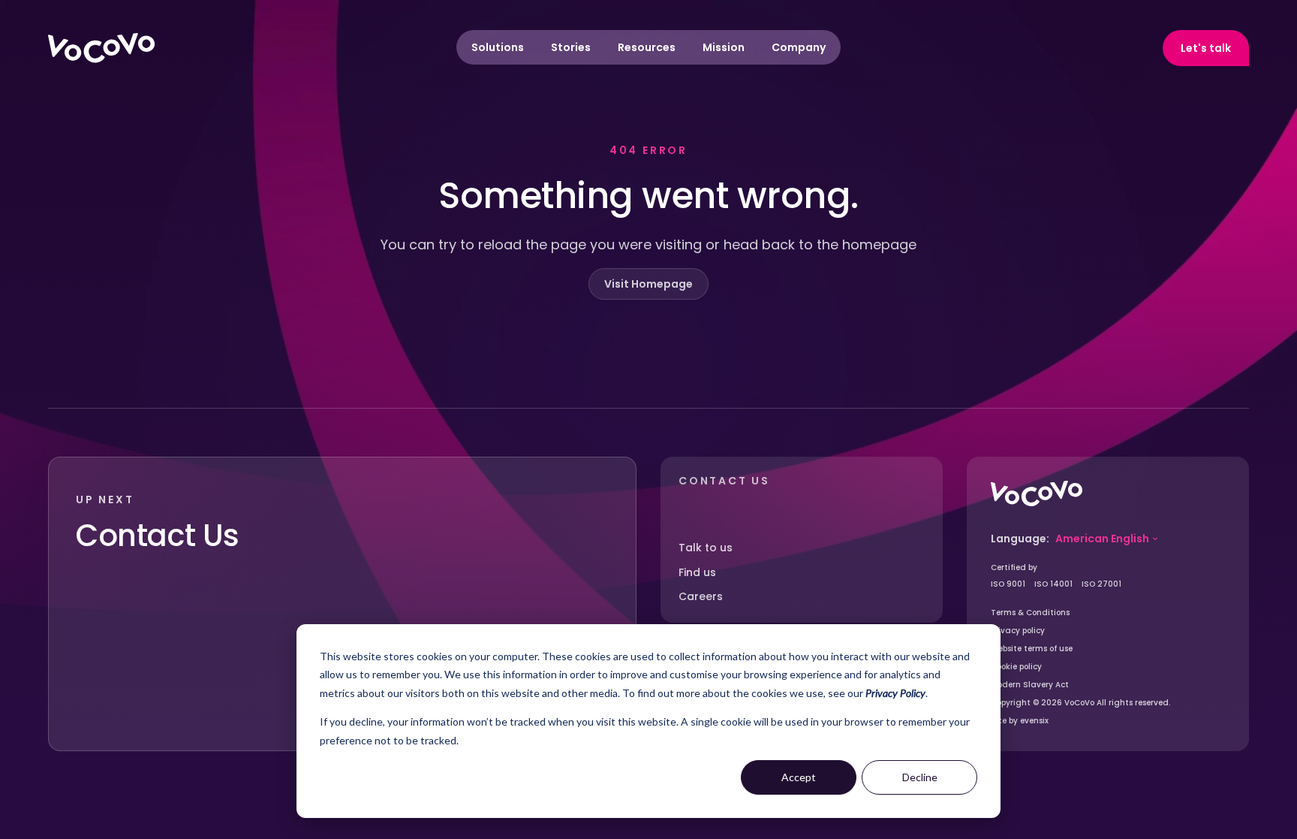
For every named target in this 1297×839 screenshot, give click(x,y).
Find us (697, 572)
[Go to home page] (101, 48)
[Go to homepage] (1036, 493)
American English (1102, 538)
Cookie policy (1016, 666)
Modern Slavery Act (1030, 684)
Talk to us (706, 547)
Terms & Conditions (1030, 612)
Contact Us (157, 536)
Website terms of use (1032, 648)
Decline (919, 777)
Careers (701, 596)
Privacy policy (1018, 630)
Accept (798, 777)
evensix (1034, 720)
